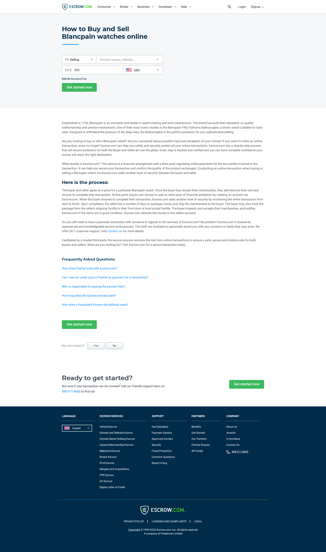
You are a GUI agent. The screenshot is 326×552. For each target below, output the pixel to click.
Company (232, 416)
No (114, 345)
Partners (198, 416)
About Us (231, 426)
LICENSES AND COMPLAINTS (169, 521)
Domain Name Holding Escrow (117, 438)
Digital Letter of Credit (112, 487)
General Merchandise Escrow (117, 444)
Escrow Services (111, 416)
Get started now (79, 87)
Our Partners (199, 438)
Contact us (115, 231)
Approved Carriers (162, 438)
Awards (230, 432)
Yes (96, 345)
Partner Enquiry (200, 444)
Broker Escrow (108, 456)
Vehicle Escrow (108, 426)
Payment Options (162, 432)
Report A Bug (159, 462)
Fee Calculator (160, 426)
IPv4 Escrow (107, 462)
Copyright (134, 529)
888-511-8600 (71, 391)
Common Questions (163, 456)
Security (156, 444)
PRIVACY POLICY (134, 521)
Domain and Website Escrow (116, 432)
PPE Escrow (107, 475)
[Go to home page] (77, 7)
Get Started (198, 432)
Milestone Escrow (110, 450)
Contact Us (232, 444)
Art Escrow (106, 481)
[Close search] (231, 6)
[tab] (106, 6)
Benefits (196, 426)
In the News (233, 438)
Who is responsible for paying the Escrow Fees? (93, 286)
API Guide (197, 450)
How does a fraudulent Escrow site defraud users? (95, 304)
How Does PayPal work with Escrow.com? (90, 268)
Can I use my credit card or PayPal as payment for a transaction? (105, 277)
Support (158, 416)
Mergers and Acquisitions (114, 469)
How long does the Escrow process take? (89, 295)
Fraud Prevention (162, 450)
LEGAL (198, 521)
